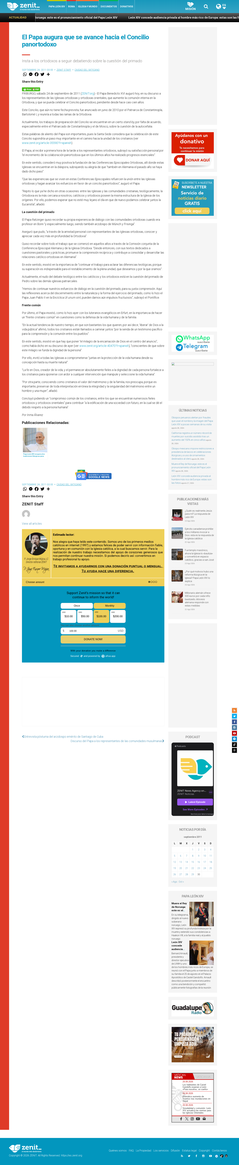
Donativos (126, 6)
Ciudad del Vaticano (87, 70)
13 (180, 862)
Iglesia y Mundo (87, 6)
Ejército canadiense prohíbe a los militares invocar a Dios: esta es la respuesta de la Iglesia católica (199, 534)
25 (210, 868)
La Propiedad (143, 1150)
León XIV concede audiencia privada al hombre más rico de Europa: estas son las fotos (134, 17)
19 (174, 868)
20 (180, 868)
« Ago (174, 881)
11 (210, 856)
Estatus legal (189, 1150)
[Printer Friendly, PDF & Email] (31, 89)
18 (210, 862)
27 (180, 874)
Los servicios (161, 1150)
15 (192, 862)
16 (198, 862)
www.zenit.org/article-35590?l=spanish (46, 143)
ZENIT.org (87, 93)
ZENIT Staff (64, 70)
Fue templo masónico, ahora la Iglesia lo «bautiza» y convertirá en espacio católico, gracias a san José (199, 555)
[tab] (182, 1076)
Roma (71, 6)
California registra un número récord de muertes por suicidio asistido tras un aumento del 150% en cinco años (192, 436)
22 (192, 868)
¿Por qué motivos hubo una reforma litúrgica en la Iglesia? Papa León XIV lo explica (199, 576)
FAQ (131, 1150)
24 (204, 868)
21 (186, 868)
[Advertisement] (93, 705)
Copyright (204, 1150)
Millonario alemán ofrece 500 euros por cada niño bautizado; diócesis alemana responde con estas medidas (197, 599)
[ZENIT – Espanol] (27, 6)
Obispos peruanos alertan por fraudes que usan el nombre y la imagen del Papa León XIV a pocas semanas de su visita (192, 421)
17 (204, 862)
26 (174, 874)
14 (186, 862)
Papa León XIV (57, 6)
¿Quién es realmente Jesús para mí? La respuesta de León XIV (198, 513)
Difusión (175, 1150)
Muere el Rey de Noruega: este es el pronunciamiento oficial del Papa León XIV (191, 467)
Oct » (181, 881)
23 (198, 868)
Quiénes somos (118, 1150)
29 (192, 874)
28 (186, 874)
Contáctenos (219, 1150)
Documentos (109, 6)
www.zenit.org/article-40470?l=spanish (104, 345)
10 (204, 856)
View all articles (32, 523)
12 (174, 862)
